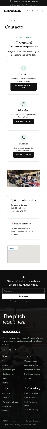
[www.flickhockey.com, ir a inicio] (12, 11)
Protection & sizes (32, 370)
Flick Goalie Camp (31, 397)
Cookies (24, 425)
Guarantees (7, 406)
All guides (28, 378)
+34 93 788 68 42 (23, 155)
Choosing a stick (31, 361)
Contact (5, 411)
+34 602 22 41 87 (23, 121)
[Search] (28, 11)
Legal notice (7, 425)
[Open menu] (42, 11)
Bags (4, 378)
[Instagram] (4, 350)
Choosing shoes (31, 365)
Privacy (17, 425)
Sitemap (32, 425)
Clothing (6, 383)
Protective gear (8, 370)
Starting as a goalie (32, 374)
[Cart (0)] (37, 11)
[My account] (32, 11)
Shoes (5, 365)
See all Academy (31, 409)
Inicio (7, 21)
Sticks (4, 361)
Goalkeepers (7, 374)
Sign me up (23, 296)
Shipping (6, 393)
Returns (5, 397)
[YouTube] (10, 350)
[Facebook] (15, 350)
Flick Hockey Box (31, 393)
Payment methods (10, 402)
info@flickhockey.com (23, 87)
